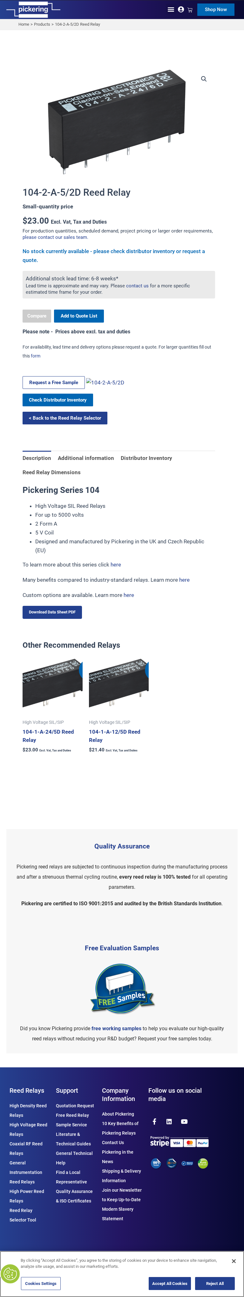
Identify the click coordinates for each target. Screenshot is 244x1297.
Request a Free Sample (53, 382)
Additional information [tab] (86, 458)
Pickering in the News (117, 1157)
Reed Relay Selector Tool (23, 1215)
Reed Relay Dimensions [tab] (52, 472)
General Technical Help (74, 1158)
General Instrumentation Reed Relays (26, 1172)
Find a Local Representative (71, 1177)
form (35, 355)
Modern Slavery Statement (117, 1214)
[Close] (234, 1261)
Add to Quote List (79, 316)
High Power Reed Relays (27, 1196)
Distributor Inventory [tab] (146, 458)
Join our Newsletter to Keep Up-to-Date (122, 1195)
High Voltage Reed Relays (28, 1129)
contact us (137, 286)
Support (67, 1090)
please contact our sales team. (55, 237)
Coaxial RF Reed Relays (26, 1148)
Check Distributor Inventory (58, 400)
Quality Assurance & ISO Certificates (74, 1196)
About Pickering (118, 1114)
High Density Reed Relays (28, 1110)
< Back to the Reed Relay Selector (65, 418)
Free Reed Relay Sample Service (72, 1120)
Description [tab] (37, 458)
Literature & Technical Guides (73, 1139)
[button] (171, 9)
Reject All (215, 1283)
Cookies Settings (41, 1283)
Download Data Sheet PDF (52, 612)
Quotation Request (75, 1105)
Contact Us (113, 1142)
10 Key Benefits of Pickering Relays (120, 1128)
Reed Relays (27, 1090)
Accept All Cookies (169, 1283)
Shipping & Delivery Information (121, 1176)
